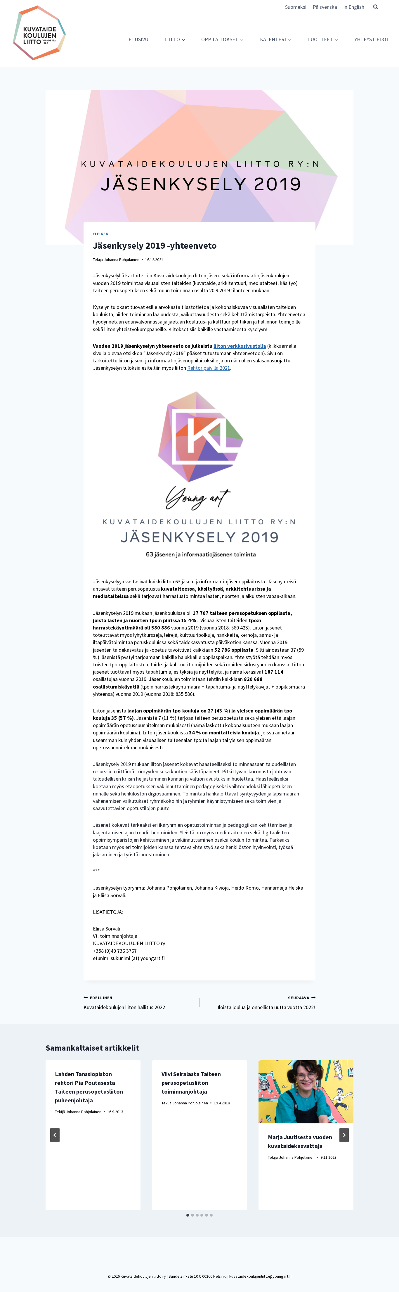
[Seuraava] (344, 1135)
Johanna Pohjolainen (121, 259)
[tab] (187, 1215)
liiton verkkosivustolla (240, 346)
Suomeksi (295, 7)
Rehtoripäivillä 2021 (208, 367)
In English (353, 7)
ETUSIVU (138, 39)
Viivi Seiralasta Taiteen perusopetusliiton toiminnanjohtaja (191, 1082)
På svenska (325, 7)
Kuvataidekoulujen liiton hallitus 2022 (124, 1003)
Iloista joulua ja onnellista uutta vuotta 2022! (266, 1003)
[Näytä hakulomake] (375, 6)
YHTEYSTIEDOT (371, 39)
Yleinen (100, 234)
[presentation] (306, 1091)
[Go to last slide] (55, 1135)
